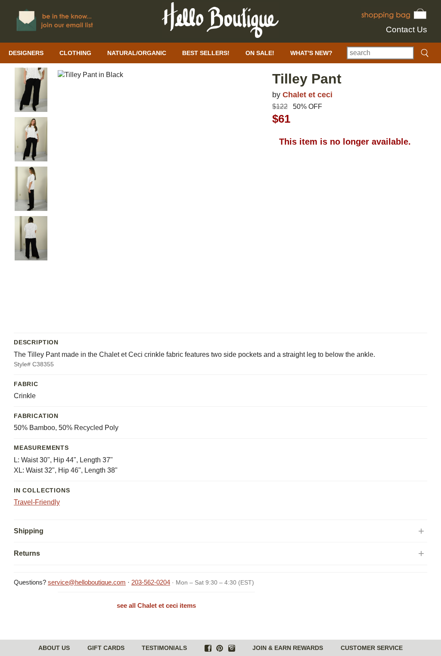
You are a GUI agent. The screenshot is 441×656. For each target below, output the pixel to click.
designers (26, 53)
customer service (372, 647)
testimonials (164, 647)
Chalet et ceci (307, 94)
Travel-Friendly (37, 502)
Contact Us (406, 29)
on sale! (259, 53)
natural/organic (136, 53)
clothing (75, 53)
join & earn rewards (287, 647)
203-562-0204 (150, 582)
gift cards (105, 647)
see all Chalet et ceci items (156, 605)
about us (54, 647)
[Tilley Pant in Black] (31, 90)
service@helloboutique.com (87, 582)
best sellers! (206, 53)
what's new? (311, 53)
